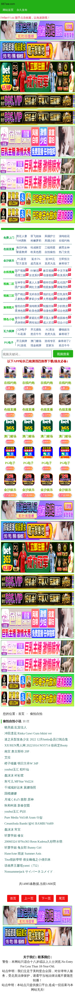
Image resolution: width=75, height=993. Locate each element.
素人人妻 (34, 282)
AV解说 (34, 270)
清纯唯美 (34, 306)
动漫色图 (48, 310)
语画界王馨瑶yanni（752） (22, 865)
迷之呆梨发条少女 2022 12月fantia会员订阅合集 (36, 739)
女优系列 (34, 275)
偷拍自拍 (20, 306)
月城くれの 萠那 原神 (19, 799)
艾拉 (7, 757)
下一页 (46, 898)
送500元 (10, 468)
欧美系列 (62, 275)
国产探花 (20, 287)
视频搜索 (63, 354)
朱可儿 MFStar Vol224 (18, 781)
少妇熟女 (62, 306)
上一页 (28, 898)
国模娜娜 (10, 793)
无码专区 (34, 294)
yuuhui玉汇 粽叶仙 (16, 769)
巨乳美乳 (62, 294)
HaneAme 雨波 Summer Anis (22, 853)
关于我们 (29, 957)
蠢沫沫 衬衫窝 (14, 775)
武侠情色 (20, 322)
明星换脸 (48, 287)
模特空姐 (48, 282)
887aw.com (8, 4)
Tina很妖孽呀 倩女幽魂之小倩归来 (27, 859)
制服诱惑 (62, 299)
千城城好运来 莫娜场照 (20, 787)
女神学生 (20, 282)
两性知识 (34, 322)
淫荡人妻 (48, 318)
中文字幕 (62, 270)
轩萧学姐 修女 (14, 835)
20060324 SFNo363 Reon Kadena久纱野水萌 (33, 841)
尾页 (62, 898)
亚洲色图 (20, 310)
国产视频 (20, 270)
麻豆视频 (48, 270)
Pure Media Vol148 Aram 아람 (23, 817)
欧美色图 (34, 310)
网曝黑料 (62, 287)
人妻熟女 (20, 299)
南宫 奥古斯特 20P (16, 751)
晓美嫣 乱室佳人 (15, 727)
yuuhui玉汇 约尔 (15, 811)
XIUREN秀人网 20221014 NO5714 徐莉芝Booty (36, 745)
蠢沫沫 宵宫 (12, 829)
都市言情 (20, 318)
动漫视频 (48, 275)
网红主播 (34, 287)
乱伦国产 (62, 282)
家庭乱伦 (34, 318)
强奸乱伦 (48, 294)
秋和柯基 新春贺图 (17, 805)
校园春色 (62, 318)
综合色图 (62, 310)
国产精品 (20, 294)
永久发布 (22, 10)
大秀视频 (48, 299)
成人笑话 (48, 322)
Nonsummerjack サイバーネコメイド (28, 871)
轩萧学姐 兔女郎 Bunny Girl (22, 847)
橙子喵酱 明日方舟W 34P (21, 763)
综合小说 (62, 322)
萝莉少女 (34, 299)
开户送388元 (10, 495)
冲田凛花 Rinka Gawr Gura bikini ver (28, 733)
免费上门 (10, 388)
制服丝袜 (48, 306)
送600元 (10, 441)
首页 (21, 713)
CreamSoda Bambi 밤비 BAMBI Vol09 (28, 823)
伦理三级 (20, 275)
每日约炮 (10, 414)
